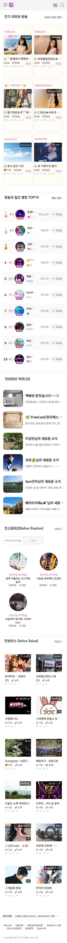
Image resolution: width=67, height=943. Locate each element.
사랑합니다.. (12, 718)
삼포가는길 (33, 244)
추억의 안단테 (44, 888)
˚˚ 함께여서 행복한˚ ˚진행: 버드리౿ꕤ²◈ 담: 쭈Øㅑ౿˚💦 (19, 59)
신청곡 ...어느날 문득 (47, 803)
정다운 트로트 (33, 357)
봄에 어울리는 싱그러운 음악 (18, 580)
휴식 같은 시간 (15, 166)
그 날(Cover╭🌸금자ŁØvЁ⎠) (18, 845)
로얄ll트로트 (41, 139)
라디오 (28, 63)
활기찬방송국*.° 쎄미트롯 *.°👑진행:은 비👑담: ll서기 (19, 112)
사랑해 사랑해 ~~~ (46, 845)
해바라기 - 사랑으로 (47, 761)
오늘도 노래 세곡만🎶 (17, 803)
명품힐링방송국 (33, 281)
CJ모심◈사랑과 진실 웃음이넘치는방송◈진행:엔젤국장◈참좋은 (49, 112)
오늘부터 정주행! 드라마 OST (18, 620)
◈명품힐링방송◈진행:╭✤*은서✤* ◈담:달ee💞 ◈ (49, 59)
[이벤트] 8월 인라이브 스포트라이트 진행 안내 (37, 916)
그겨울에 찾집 (13, 888)
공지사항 (7, 916)
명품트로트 (40, 31)
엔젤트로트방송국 (43, 85)
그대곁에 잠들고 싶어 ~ (48, 718)
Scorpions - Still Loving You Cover (18, 761)
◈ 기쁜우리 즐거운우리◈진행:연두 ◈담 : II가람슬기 (49, 166)
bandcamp (11, 139)
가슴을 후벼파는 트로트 (48, 578)
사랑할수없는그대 (46, 676)
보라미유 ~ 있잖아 (15, 676)
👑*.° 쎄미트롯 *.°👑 (15, 85)
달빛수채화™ (33, 324)
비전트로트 (10, 31)
